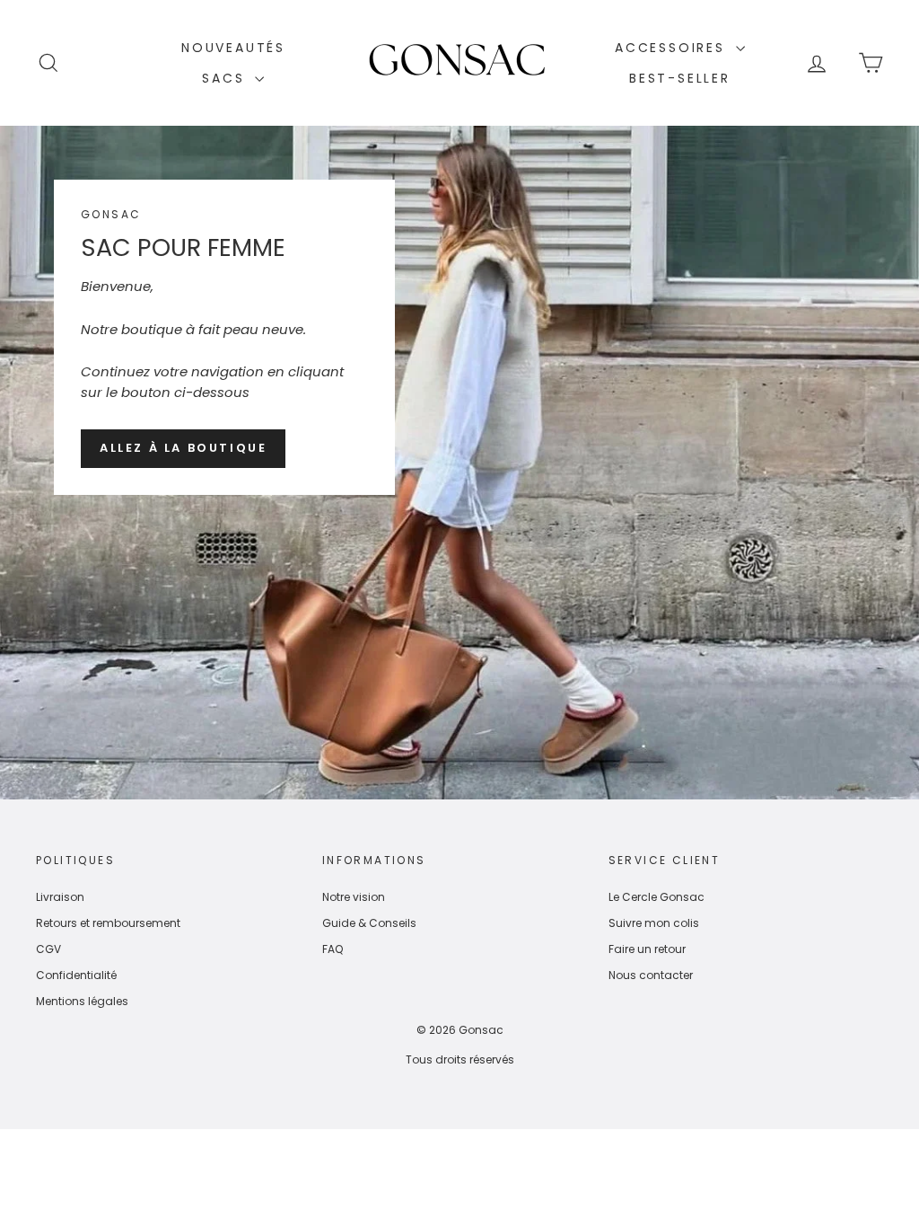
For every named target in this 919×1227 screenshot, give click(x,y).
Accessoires (673, 48)
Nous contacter (650, 975)
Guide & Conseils (369, 923)
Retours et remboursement (108, 923)
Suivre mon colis (653, 923)
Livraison (60, 897)
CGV (48, 949)
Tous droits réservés (460, 1059)
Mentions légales (82, 1001)
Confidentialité (76, 975)
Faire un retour (647, 949)
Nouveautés (233, 48)
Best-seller (680, 78)
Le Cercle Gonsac (656, 897)
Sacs (226, 78)
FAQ (332, 949)
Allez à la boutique (183, 447)
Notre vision (353, 897)
